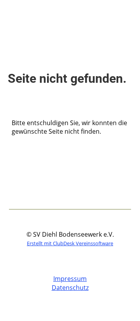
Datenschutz (70, 287)
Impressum (70, 278)
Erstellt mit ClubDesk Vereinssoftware (70, 243)
